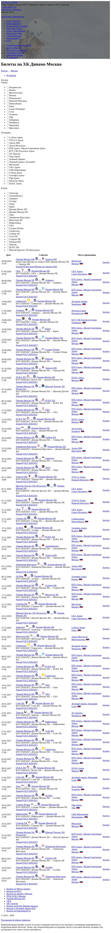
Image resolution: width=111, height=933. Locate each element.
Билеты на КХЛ (13, 891)
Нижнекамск (77, 817)
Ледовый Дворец (79, 301)
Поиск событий (13, 48)
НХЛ (8, 41)
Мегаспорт (76, 261)
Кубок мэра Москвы (15, 31)
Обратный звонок (14, 55)
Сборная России (14, 36)
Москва (14, 71)
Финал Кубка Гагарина (17, 26)
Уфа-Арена (76, 805)
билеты (106, 262)
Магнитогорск (78, 639)
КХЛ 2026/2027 (13, 21)
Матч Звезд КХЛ (14, 28)
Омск (73, 630)
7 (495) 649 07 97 (9, 7)
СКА (8, 901)
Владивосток (77, 313)
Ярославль (76, 451)
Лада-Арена (76, 428)
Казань (74, 531)
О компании (12, 57)
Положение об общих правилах (15, 920)
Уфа (73, 808)
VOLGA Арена (78, 477)
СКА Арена (76, 271)
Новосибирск (77, 521)
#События (11, 75)
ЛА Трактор (77, 713)
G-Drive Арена (78, 627)
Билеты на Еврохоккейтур (18, 911)
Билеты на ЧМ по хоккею (18, 889)
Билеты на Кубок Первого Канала (22, 906)
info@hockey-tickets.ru (11, 9)
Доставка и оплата (15, 53)
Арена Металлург (79, 637)
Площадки (6, 132)
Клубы (4, 188)
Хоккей (19, 267)
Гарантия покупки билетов (19, 45)
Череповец (76, 304)
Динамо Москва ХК (15, 898)
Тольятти (75, 431)
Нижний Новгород (80, 480)
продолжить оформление (12, 16)
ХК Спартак (12, 903)
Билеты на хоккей (9, 2)
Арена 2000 (76, 448)
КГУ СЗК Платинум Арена (84, 320)
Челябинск (76, 716)
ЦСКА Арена (77, 378)
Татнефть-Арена (79, 528)
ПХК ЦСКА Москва (16, 896)
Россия (4, 71)
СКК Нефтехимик (79, 814)
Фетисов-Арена (78, 311)
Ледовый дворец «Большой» (84, 704)
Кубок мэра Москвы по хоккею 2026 (40, 267)
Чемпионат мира (14, 33)
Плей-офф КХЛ (13, 23)
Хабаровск (76, 322)
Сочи (73, 706)
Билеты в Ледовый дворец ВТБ (21, 908)
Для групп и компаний (17, 50)
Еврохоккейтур (13, 38)
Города (4, 82)
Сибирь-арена (77, 519)
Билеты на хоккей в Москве (19, 894)
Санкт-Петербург (79, 274)
